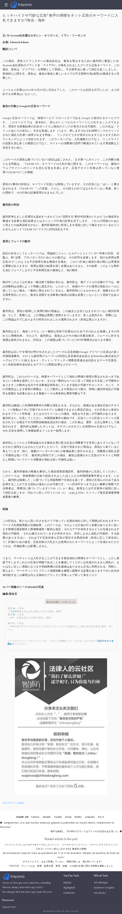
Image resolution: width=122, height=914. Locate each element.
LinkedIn (90, 816)
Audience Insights (104, 887)
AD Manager (101, 882)
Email (68, 816)
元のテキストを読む (14, 802)
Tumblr (58, 816)
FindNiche (69, 892)
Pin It (101, 816)
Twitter (35, 816)
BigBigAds (69, 887)
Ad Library (100, 892)
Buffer (78, 816)
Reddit (47, 816)
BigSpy (67, 882)
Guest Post (9, 906)
